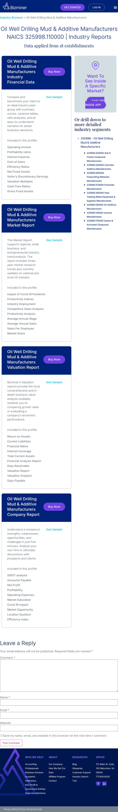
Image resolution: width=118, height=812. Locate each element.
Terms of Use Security (30, 809)
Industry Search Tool (80, 778)
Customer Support (81, 772)
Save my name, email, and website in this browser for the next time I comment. (55, 735)
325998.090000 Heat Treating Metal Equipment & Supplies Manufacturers (101, 196)
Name (5, 697)
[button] (115, 7)
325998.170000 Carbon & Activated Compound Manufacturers (100, 224)
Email (4, 710)
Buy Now (54, 71)
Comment (7, 657)
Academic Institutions (30, 778)
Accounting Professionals (31, 766)
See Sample (54, 97)
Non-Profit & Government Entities (35, 787)
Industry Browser (11, 17)
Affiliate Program (57, 776)
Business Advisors (34, 772)
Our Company (56, 764)
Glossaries (77, 768)
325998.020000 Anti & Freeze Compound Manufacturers (99, 157)
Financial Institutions (35, 793)
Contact (53, 780)
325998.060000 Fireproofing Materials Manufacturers (98, 177)
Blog (74, 764)
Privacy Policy (11, 809)
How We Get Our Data (57, 770)
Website (5, 723)
